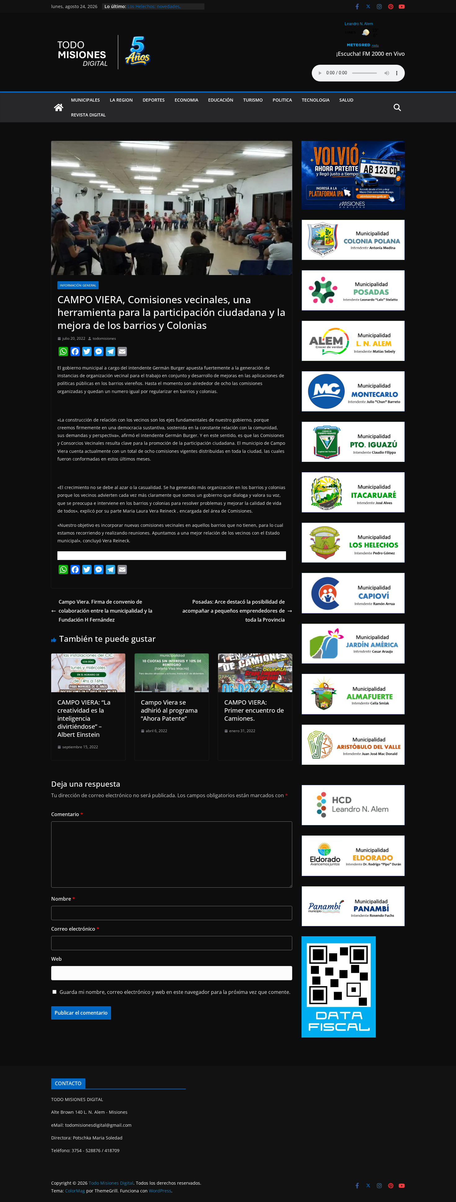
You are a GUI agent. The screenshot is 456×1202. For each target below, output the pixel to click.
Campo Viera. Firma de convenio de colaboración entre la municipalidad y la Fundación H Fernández (105, 610)
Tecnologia (315, 100)
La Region (121, 100)
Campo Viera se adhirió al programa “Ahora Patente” (169, 710)
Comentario (67, 814)
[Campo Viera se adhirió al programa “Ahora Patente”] (172, 657)
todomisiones (104, 338)
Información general (78, 285)
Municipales (85, 100)
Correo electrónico (75, 928)
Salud (346, 100)
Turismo (253, 100)
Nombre (63, 898)
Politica (282, 100)
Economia (186, 100)
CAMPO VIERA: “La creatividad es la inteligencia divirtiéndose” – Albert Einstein (83, 718)
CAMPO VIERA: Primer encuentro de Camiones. (254, 710)
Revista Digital (88, 115)
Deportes (154, 100)
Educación (220, 100)
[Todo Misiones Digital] (58, 107)
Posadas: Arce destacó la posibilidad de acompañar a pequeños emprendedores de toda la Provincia (233, 610)
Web (56, 958)
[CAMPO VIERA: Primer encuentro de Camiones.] (255, 657)
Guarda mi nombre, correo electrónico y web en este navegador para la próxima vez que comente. (175, 992)
